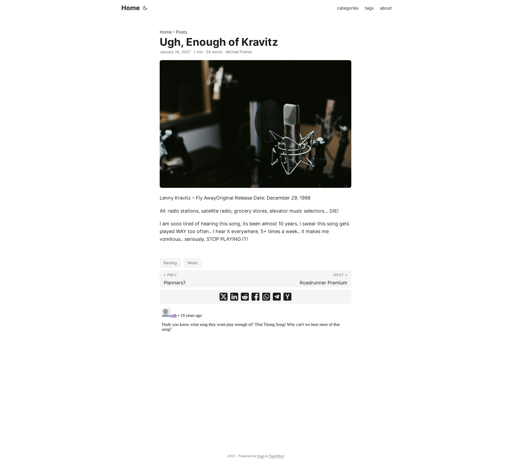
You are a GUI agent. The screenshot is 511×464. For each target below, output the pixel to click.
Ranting (170, 262)
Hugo (261, 456)
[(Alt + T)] (145, 8)
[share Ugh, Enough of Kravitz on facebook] (255, 297)
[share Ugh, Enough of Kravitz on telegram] (277, 297)
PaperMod (276, 456)
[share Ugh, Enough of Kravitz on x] (224, 297)
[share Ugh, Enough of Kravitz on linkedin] (234, 297)
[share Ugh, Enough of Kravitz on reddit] (245, 297)
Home (130, 8)
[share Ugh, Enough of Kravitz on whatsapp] (266, 297)
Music (193, 262)
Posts (181, 32)
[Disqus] (255, 372)
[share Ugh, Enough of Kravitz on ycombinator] (287, 297)
